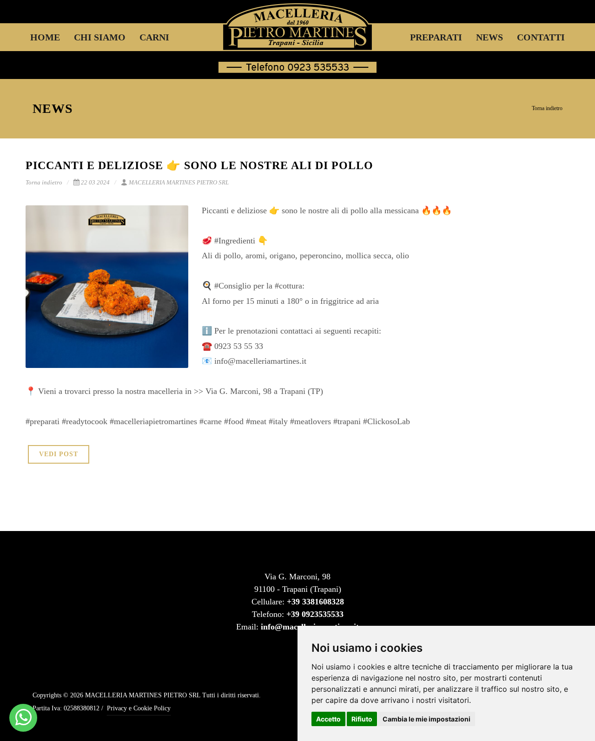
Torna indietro (547, 108)
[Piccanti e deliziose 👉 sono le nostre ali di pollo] (107, 286)
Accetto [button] (328, 719)
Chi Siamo (100, 37)
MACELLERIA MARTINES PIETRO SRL (179, 182)
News (489, 37)
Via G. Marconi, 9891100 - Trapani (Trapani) (297, 583)
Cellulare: (297, 601)
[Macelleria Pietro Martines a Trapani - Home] (297, 37)
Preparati (436, 37)
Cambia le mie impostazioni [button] (426, 719)
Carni (154, 37)
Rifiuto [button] (361, 719)
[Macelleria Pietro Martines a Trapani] (23, 718)
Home (45, 37)
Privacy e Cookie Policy (139, 708)
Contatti (541, 37)
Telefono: (298, 614)
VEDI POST (58, 454)
